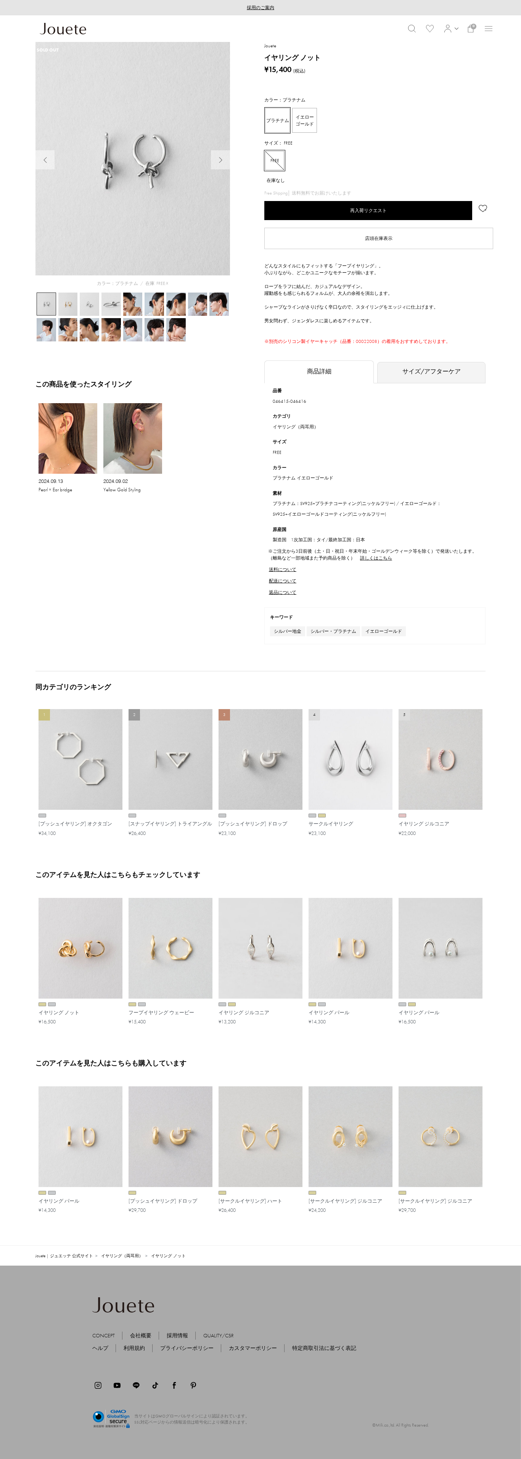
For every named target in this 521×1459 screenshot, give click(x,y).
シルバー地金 (287, 631)
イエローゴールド (383, 631)
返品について (282, 592)
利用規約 (134, 1348)
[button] (450, 29)
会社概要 (140, 1335)
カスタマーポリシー (253, 1348)
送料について (282, 569)
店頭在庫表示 (378, 238)
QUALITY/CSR (218, 1335)
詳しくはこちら (376, 558)
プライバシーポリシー (187, 1348)
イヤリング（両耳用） (295, 427)
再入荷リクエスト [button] (368, 211)
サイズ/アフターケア (431, 371)
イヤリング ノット (168, 1255)
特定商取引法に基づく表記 (324, 1348)
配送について (282, 581)
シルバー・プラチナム (333, 631)
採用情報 (177, 1335)
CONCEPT (103, 1335)
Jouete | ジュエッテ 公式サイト (64, 1255)
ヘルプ (100, 1348)
